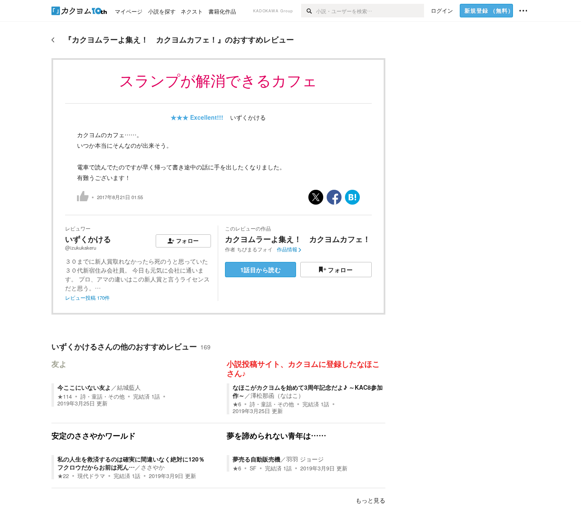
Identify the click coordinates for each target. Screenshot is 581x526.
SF (253, 468)
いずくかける (248, 117)
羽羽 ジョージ (305, 459)
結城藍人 (129, 387)
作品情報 (287, 249)
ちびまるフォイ (255, 249)
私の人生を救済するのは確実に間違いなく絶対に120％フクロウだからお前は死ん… (131, 463)
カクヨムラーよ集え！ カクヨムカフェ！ (297, 239)
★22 (63, 476)
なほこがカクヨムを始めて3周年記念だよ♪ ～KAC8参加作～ (308, 391)
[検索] (308, 10)
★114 (64, 396)
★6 (237, 404)
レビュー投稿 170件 (87, 297)
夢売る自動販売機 (256, 459)
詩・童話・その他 (102, 396)
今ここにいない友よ (84, 387)
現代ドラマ (91, 476)
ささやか (153, 467)
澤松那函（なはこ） (277, 395)
